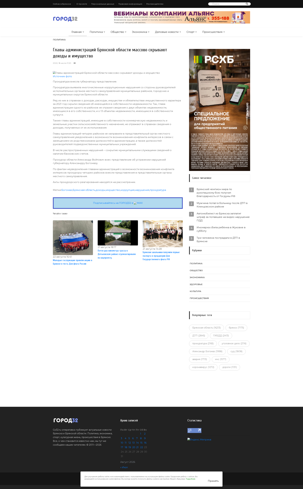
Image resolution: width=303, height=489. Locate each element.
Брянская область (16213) (206, 327)
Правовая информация (130, 4)
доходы (100, 189)
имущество (113, 189)
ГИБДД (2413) (221, 335)
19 (129, 447)
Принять (213, 480)
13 (133, 442)
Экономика (139, 31)
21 (137, 447)
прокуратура (158, 189)
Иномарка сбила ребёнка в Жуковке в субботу (221, 229)
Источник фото (62, 76)
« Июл (124, 467)
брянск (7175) (236, 327)
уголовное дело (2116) (234, 343)
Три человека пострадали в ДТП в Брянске (218, 239)
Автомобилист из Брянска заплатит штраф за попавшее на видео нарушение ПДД (223, 217)
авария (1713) (199, 359)
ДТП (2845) (198, 335)
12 (129, 442)
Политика (96, 31)
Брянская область (84, 189)
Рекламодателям (154, 4)
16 (145, 442)
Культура (195, 291)
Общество (117, 31)
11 (126, 442)
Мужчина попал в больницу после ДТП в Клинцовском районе (222, 205)
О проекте (81, 4)
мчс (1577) (220, 359)
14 (137, 442)
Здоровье (196, 284)
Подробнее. (191, 479)
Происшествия (212, 31)
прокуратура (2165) (203, 343)
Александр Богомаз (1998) (207, 351)
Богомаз (66, 189)
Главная (76, 31)
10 (122, 442)
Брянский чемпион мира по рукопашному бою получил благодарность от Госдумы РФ (216, 193)
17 (122, 447)
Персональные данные (102, 4)
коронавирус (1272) (203, 367)
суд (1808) (236, 351)
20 (133, 447)
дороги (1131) (229, 367)
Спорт (190, 31)
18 (126, 447)
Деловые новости (167, 31)
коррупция (127, 189)
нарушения (142, 189)
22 (141, 447)
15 (141, 442)
